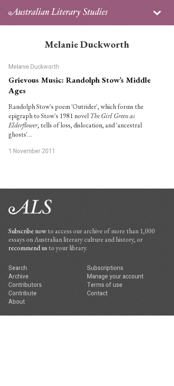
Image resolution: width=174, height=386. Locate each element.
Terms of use (104, 285)
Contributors (25, 285)
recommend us (27, 247)
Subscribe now (27, 231)
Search (17, 268)
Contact (97, 293)
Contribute (22, 293)
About (16, 301)
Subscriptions (105, 268)
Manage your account (115, 276)
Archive (18, 276)
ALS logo (58, 12)
